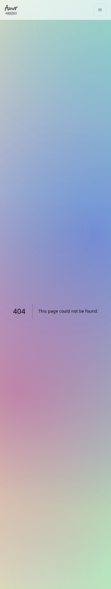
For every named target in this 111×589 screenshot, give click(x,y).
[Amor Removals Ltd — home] (11, 10)
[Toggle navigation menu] (100, 10)
